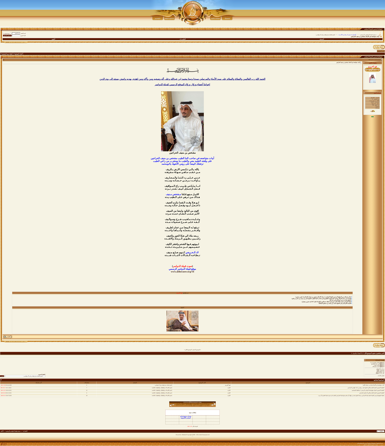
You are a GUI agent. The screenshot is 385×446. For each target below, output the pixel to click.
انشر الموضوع (380, 51)
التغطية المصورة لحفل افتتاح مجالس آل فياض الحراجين (371, 392)
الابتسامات (381, 370)
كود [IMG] (381, 371)
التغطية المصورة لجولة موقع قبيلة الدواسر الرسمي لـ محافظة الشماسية (368, 390)
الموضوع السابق (196, 349)
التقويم (53, 39)
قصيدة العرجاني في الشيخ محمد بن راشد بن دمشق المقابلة (335, 303)
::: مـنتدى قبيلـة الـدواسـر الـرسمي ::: (368, 34)
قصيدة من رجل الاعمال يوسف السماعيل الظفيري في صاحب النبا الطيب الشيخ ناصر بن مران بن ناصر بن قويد (321, 298)
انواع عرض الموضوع (7, 54)
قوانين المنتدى (381, 375)
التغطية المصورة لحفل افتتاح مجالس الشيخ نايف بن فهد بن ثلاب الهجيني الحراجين (366, 387)
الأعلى (2, 431)
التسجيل (322, 39)
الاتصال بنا (25, 431)
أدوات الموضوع (18, 54)
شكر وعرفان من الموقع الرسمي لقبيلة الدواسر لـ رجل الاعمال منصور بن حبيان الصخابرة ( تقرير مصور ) (323, 297)
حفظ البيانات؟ (6, 33)
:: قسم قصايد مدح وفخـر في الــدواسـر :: (325, 34)
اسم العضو (23, 33)
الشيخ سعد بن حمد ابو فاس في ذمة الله (340, 300)
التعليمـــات (183, 39)
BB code (381, 369)
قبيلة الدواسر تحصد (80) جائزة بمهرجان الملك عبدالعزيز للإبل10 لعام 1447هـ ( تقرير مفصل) (326, 301)
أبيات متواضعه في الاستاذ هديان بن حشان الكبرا (373, 385)
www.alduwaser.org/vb (182, 271)
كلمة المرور (23, 35)
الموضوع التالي (188, 349)
